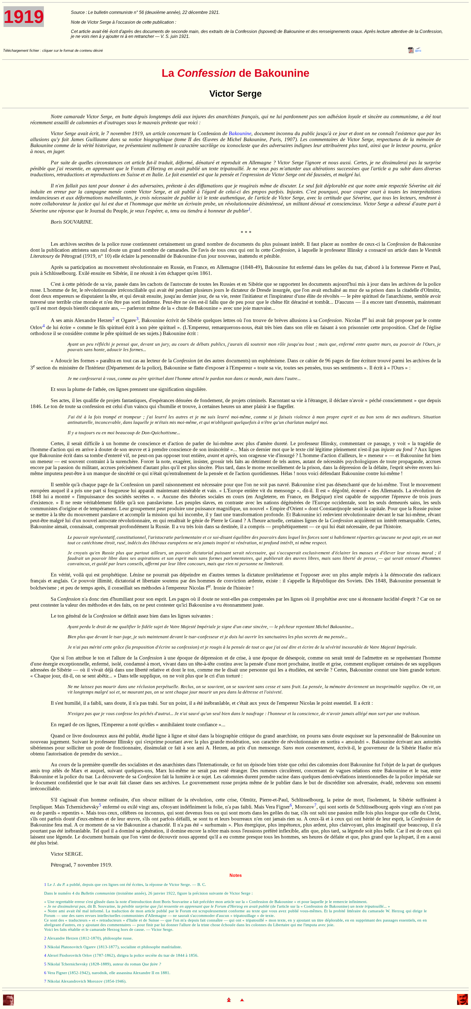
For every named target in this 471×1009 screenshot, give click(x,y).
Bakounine (240, 133)
